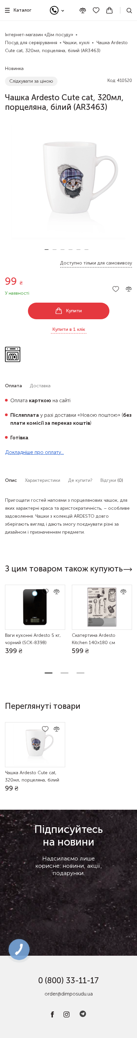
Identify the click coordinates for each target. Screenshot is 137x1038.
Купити (74, 311)
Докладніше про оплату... (34, 452)
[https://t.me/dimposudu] (82, 1016)
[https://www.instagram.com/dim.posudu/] (66, 1016)
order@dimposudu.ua (69, 994)
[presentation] (127, 569)
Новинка (14, 68)
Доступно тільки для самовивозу (96, 263)
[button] (47, 249)
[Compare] (82, 10)
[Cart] (109, 10)
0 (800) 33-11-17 (68, 980)
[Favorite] (96, 10)
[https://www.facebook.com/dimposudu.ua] (52, 1016)
